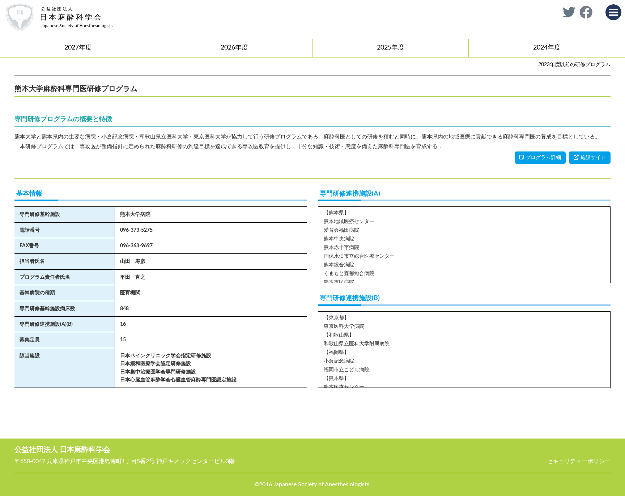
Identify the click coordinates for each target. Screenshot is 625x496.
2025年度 (390, 47)
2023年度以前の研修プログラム (574, 64)
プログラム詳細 (543, 157)
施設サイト (593, 157)
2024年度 (547, 47)
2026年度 (234, 47)
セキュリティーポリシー (579, 461)
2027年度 (78, 47)
